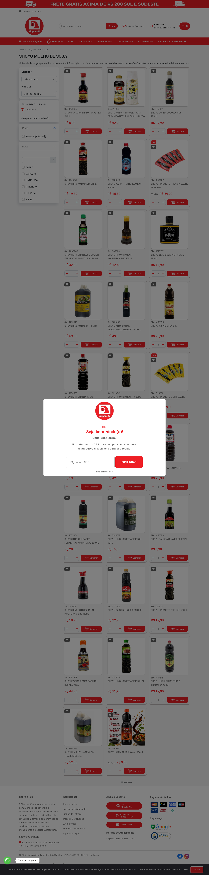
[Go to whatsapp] (7, 860)
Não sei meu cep (104, 471)
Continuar (128, 462)
